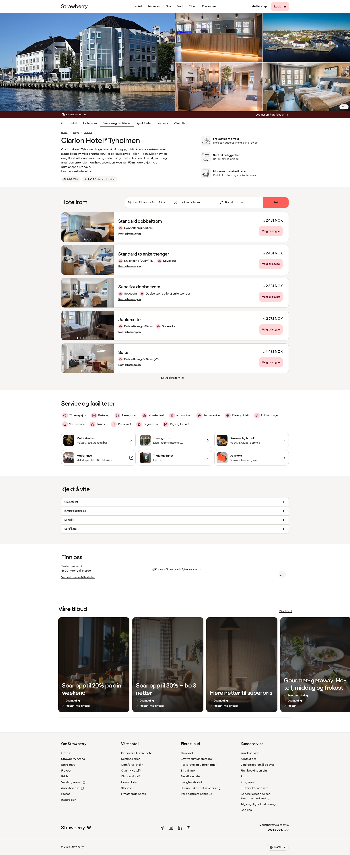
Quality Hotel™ (131, 771)
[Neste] (108, 227)
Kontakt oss (248, 759)
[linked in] (180, 828)
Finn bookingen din (254, 771)
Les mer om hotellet (74, 171)
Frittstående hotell (133, 794)
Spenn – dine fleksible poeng (200, 788)
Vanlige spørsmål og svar (257, 765)
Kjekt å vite (144, 123)
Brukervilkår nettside (254, 788)
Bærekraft (68, 765)
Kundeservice (250, 753)
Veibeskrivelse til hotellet (78, 577)
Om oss (66, 753)
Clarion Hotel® (131, 776)
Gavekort (187, 753)
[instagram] (171, 828)
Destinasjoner (130, 759)
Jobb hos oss (70, 788)
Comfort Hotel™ (132, 765)
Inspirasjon (68, 800)
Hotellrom (90, 123)
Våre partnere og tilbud (196, 794)
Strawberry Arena (73, 759)
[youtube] (188, 828)
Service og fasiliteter (117, 123)
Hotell (64, 132)
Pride (64, 776)
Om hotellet (69, 123)
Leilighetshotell (191, 782)
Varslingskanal (71, 782)
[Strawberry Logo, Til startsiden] (74, 6)
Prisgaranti (248, 782)
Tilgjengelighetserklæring (258, 804)
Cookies (246, 810)
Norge (76, 132)
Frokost (66, 771)
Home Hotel (129, 782)
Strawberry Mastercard (196, 759)
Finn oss (162, 123)
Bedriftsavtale (190, 776)
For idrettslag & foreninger (199, 765)
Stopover (127, 788)
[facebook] (162, 828)
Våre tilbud (181, 123)
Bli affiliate (188, 771)
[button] (87, 227)
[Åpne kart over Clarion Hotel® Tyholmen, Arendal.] (282, 574)
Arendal (88, 132)
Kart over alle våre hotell (137, 753)
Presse (65, 794)
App (243, 776)
